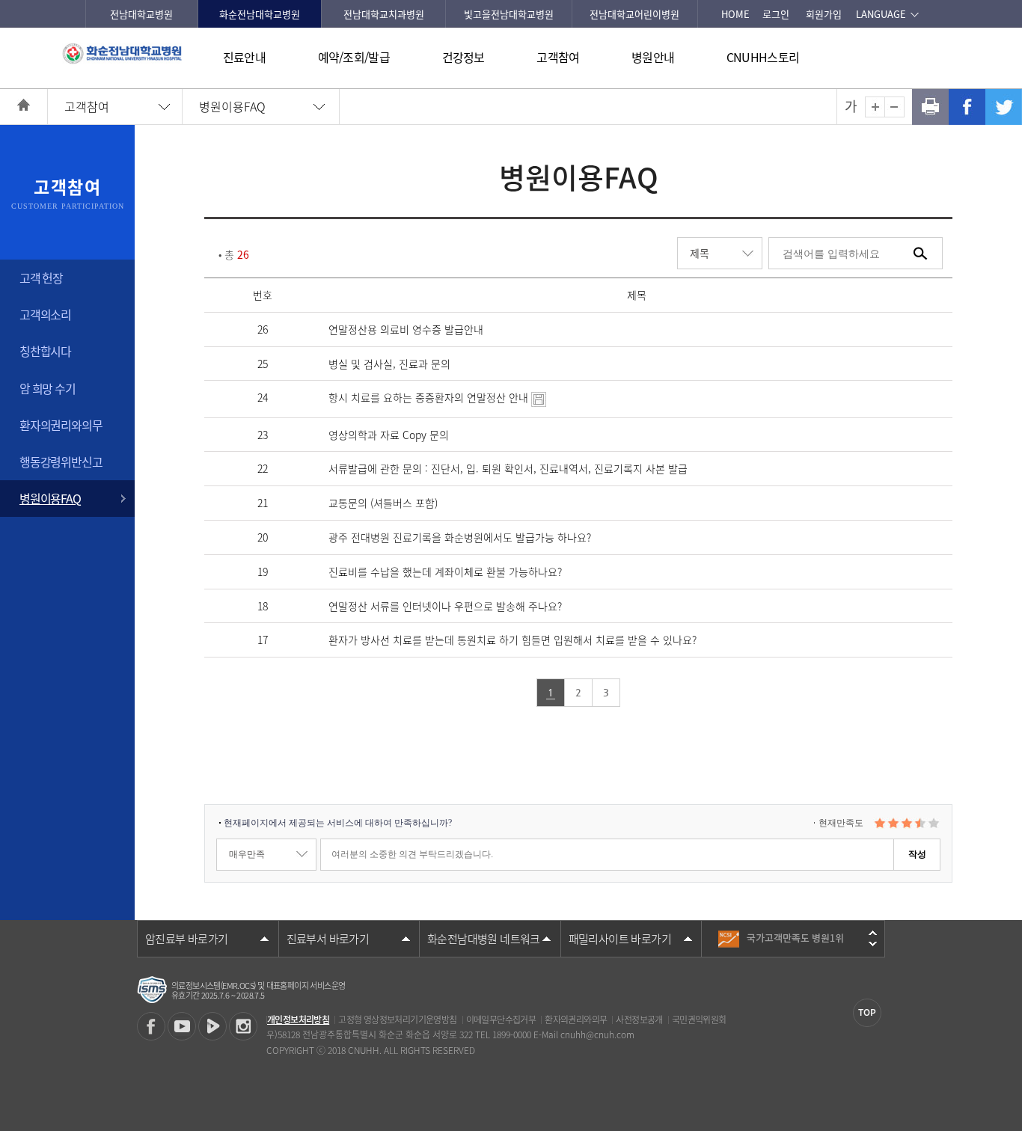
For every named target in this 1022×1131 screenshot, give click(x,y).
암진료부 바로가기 (186, 939)
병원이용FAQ (232, 106)
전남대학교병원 (141, 14)
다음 (873, 944)
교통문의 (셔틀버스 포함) (383, 502)
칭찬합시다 (45, 351)
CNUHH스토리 (762, 57)
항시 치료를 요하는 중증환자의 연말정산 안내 (429, 397)
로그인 (775, 14)
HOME (735, 14)
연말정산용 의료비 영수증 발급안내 (405, 329)
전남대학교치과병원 (383, 14)
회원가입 (824, 14)
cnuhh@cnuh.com (597, 1034)
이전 (873, 933)
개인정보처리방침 (298, 1019)
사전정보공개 (639, 1019)
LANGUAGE (881, 14)
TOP (867, 1012)
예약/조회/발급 (354, 57)
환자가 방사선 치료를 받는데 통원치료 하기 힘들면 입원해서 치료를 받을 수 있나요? (512, 639)
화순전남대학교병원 (259, 14)
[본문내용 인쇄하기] (930, 106)
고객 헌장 (41, 277)
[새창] (151, 1026)
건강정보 (463, 57)
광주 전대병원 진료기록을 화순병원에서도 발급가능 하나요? (459, 537)
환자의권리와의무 (60, 425)
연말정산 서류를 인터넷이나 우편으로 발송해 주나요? (445, 605)
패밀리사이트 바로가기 (620, 939)
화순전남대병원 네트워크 (483, 939)
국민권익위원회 (699, 1019)
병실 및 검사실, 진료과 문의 (389, 363)
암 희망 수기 (47, 388)
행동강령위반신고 (60, 462)
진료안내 (244, 57)
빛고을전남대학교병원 (509, 14)
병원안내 (652, 57)
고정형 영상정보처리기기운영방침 (397, 1019)
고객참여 (557, 57)
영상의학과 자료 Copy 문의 (388, 434)
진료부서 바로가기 (328, 939)
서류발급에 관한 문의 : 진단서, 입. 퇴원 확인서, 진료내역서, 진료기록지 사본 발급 (508, 468)
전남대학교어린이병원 (634, 14)
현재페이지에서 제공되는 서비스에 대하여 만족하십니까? (338, 823)
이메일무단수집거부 (501, 1019)
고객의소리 (45, 314)
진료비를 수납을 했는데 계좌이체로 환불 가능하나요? (445, 571)
